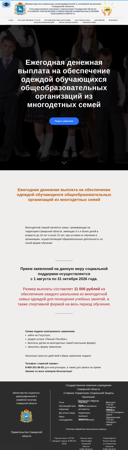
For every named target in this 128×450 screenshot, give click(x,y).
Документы (99, 20)
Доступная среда (82, 20)
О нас (11, 20)
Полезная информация (44, 22)
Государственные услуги (29, 20)
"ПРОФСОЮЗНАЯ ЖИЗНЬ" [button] (68, 22)
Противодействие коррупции (57, 20)
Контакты (113, 20)
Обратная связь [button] (89, 22)
